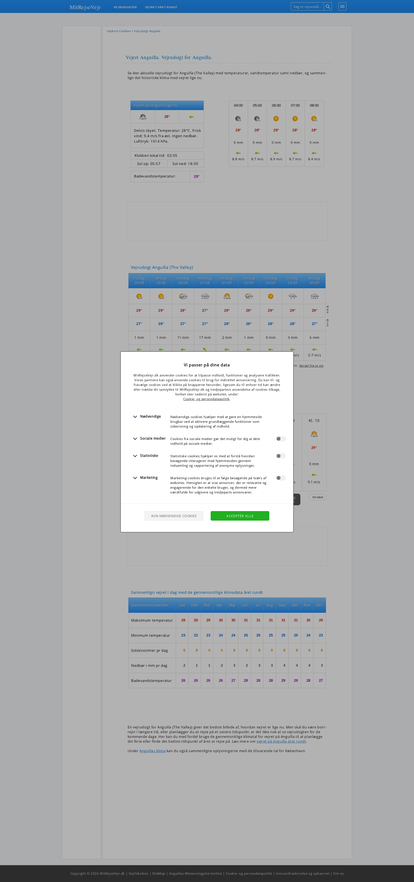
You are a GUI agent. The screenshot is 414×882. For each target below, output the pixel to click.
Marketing (149, 477)
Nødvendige (150, 416)
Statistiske (149, 455)
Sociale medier (153, 438)
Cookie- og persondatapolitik (206, 399)
